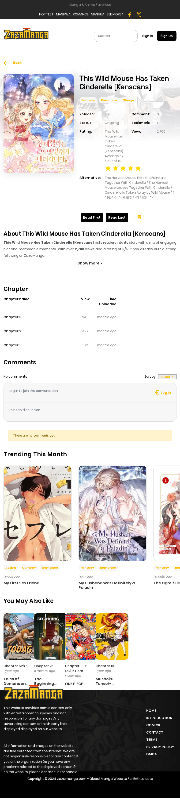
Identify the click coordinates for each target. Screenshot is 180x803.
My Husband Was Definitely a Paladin (107, 585)
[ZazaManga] (26, 35)
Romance (109, 100)
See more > (115, 14)
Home (151, 710)
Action (10, 567)
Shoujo (128, 100)
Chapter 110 (105, 666)
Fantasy (88, 100)
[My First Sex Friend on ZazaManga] (37, 513)
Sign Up (167, 36)
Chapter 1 (12, 345)
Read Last (117, 217)
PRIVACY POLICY (160, 747)
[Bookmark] (139, 217)
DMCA (151, 754)
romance (81, 14)
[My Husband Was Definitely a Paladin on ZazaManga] (112, 513)
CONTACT (154, 732)
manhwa (63, 14)
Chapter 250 (45, 666)
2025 (108, 114)
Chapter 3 (12, 317)
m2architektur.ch (89, 788)
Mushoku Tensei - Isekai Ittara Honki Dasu (107, 685)
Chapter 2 (12, 331)
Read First (92, 217)
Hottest (46, 14)
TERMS (152, 739)
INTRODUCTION (159, 718)
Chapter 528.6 (16, 666)
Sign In (147, 36)
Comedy (29, 567)
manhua (97, 14)
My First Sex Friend (21, 583)
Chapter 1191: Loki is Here (75, 668)
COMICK (153, 725)
